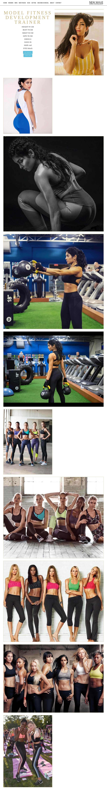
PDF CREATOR (27, 52)
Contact (58, 3)
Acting (34, 3)
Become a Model (43, 3)
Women (10, 3)
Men (16, 3)
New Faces (22, 3)
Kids (28, 3)
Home (5, 3)
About (52, 3)
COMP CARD (28, 55)
